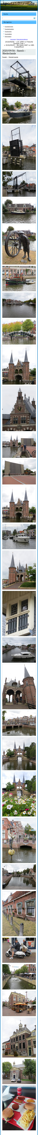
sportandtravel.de (19, 3)
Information (8, 36)
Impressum (13, 39)
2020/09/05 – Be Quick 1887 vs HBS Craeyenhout (19, 46)
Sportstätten (8, 34)
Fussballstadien (9, 29)
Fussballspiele (9, 26)
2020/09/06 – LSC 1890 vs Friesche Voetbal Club (19, 43)
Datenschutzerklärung (22, 39)
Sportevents (8, 31)
